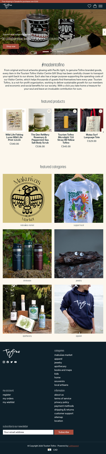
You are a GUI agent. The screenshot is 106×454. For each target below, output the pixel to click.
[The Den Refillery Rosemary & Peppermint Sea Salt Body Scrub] (40, 120)
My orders (8, 398)
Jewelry (79, 280)
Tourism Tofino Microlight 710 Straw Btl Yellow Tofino (66, 138)
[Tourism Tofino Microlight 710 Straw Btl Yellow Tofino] (65, 120)
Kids (56, 373)
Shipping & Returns (64, 409)
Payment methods (64, 406)
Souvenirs (59, 381)
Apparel (79, 336)
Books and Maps (63, 370)
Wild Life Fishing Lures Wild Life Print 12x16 (14, 137)
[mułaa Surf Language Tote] (91, 120)
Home (57, 377)
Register (7, 394)
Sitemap (58, 417)
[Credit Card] (49, 450)
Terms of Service (62, 398)
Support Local (79, 225)
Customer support (63, 413)
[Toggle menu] (100, 6)
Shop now (10, 46)
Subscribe (64, 432)
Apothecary (27, 336)
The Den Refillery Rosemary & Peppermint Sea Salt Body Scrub (40, 138)
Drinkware (27, 280)
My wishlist (8, 402)
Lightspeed (74, 446)
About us (59, 394)
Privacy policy (61, 402)
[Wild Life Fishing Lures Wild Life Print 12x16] (14, 120)
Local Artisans (61, 385)
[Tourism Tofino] (7, 6)
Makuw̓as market (27, 225)
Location (58, 420)
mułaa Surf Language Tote (92, 136)
